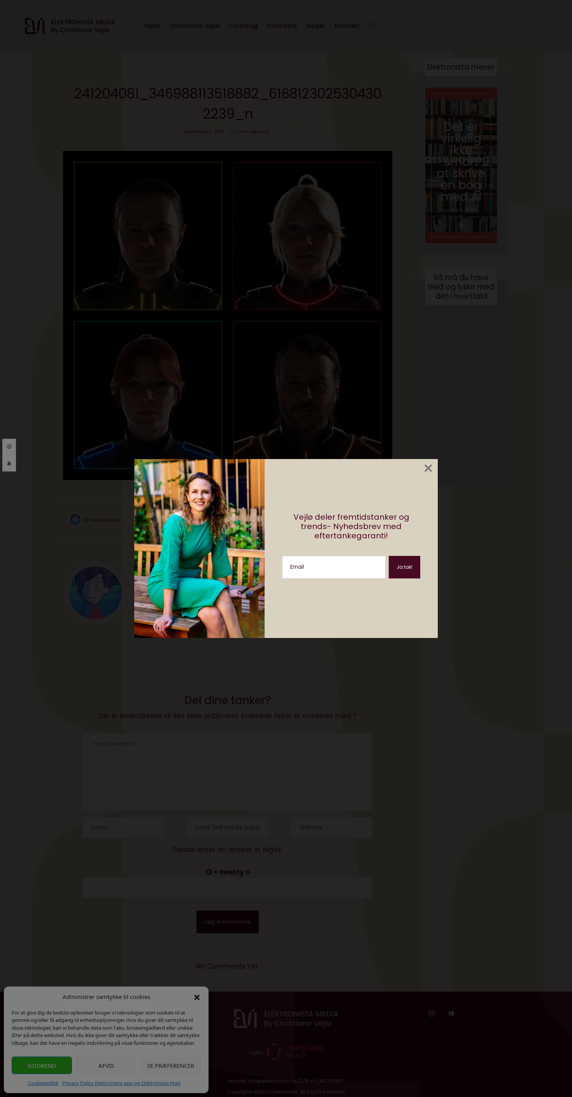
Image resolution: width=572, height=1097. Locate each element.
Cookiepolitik (43, 1082)
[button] (197, 997)
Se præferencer (170, 1065)
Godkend (42, 1065)
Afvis (106, 1065)
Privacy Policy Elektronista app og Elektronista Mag (121, 1082)
